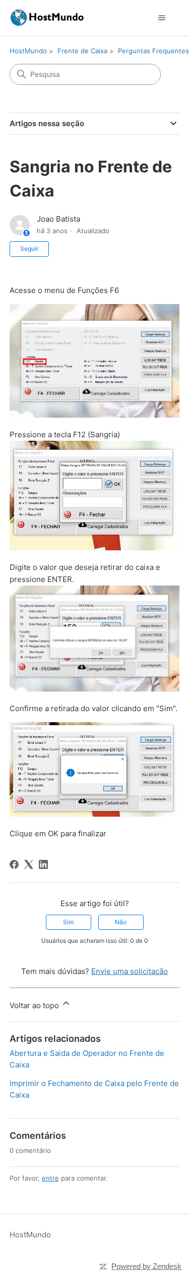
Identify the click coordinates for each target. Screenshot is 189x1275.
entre (50, 1178)
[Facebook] (14, 864)
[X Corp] (28, 864)
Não (121, 922)
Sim (68, 922)
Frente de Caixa (82, 51)
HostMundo (28, 51)
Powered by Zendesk (146, 1266)
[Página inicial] (47, 18)
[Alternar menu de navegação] (161, 18)
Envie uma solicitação (129, 971)
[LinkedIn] (43, 864)
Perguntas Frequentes (153, 51)
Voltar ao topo (35, 1005)
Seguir (29, 248)
